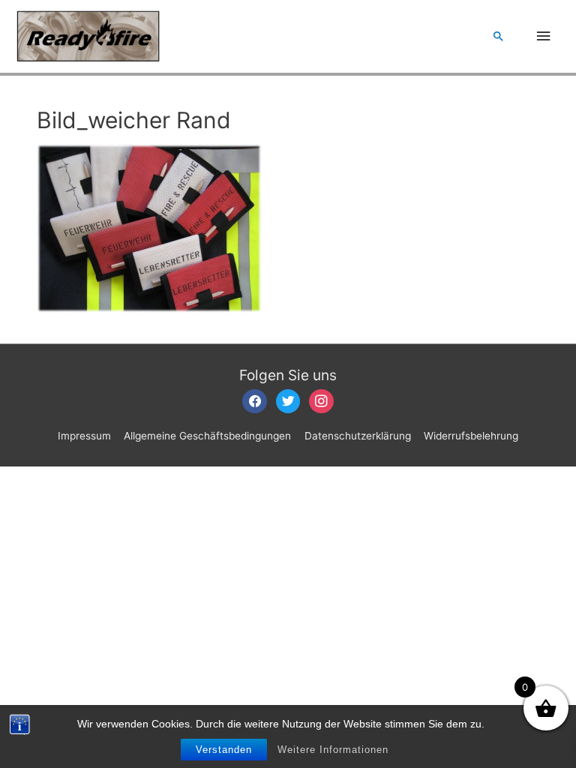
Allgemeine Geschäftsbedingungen (207, 436)
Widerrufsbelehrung (471, 436)
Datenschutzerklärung (357, 436)
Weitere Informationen (333, 749)
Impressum (84, 436)
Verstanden (224, 749)
